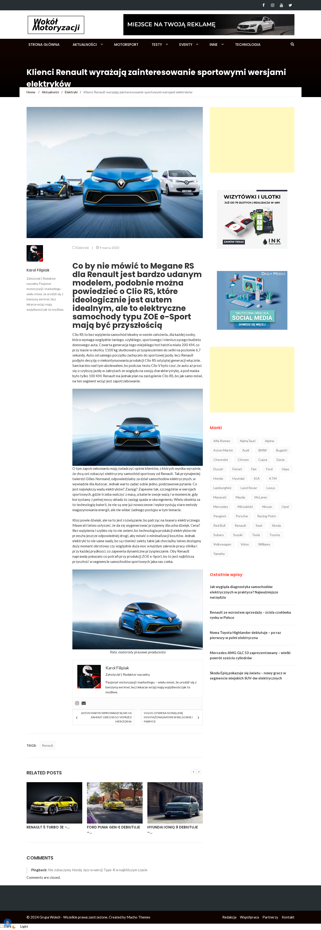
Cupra (262, 460)
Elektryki (82, 248)
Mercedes (220, 507)
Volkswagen (222, 544)
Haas (285, 469)
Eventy (185, 44)
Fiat (254, 469)
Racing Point (266, 516)
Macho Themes (138, 917)
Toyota (274, 535)
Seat (259, 525)
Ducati (218, 469)
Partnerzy (270, 917)
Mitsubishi (245, 507)
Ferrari (237, 469)
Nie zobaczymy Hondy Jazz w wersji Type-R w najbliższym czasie (97, 870)
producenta (156, 652)
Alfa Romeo (221, 441)
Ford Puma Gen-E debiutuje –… (113, 830)
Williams (264, 544)
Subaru (218, 535)
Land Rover (249, 488)
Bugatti (281, 450)
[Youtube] (281, 5)
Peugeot (219, 516)
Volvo (245, 544)
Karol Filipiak (38, 270)
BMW (262, 450)
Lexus (270, 488)
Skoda (276, 525)
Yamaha (219, 554)
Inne (214, 44)
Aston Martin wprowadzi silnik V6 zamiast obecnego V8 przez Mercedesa (106, 717)
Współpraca (249, 917)
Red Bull (219, 525)
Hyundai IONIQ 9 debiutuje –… (172, 830)
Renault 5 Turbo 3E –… (48, 827)
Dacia (281, 460)
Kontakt (288, 917)
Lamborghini (222, 488)
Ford (269, 469)
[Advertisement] (252, 140)
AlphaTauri (247, 441)
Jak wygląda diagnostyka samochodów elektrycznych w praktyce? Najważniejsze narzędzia (244, 592)
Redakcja (229, 917)
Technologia (247, 44)
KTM (273, 478)
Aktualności (85, 44)
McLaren (260, 497)
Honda (218, 478)
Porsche (242, 516)
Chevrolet (220, 460)
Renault (47, 745)
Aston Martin (223, 450)
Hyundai (238, 478)
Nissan (267, 507)
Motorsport (126, 44)
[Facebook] (263, 5)
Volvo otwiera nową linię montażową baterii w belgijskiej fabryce (168, 717)
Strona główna (43, 44)
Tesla (256, 535)
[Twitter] (290, 5)
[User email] (84, 703)
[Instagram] (272, 5)
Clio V (155, 365)
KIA (257, 478)
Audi (245, 450)
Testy (157, 44)
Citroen (243, 460)
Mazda (240, 497)
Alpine (269, 441)
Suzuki (238, 535)
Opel (285, 507)
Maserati (219, 497)
